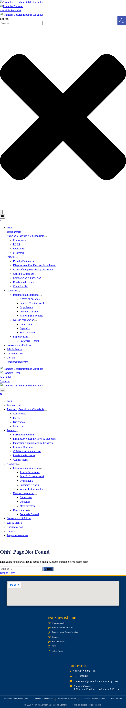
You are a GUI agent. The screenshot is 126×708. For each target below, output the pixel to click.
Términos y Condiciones (43, 698)
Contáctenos (19, 240)
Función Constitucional (32, 303)
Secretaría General (29, 340)
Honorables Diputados (62, 627)
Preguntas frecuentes (17, 361)
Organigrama (26, 307)
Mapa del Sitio (116, 698)
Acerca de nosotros (30, 298)
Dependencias (20, 336)
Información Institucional (26, 294)
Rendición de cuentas (24, 282)
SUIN (54, 646)
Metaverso (18, 252)
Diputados (25, 328)
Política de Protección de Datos (16, 698)
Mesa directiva (27, 332)
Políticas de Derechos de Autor (93, 698)
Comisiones (26, 324)
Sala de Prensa (14, 349)
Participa (11, 256)
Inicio (9, 227)
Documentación (15, 353)
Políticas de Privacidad (67, 698)
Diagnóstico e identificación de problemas (34, 265)
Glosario (11, 357)
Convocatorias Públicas (19, 345)
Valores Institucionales (31, 315)
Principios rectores (29, 311)
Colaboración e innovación (27, 277)
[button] (121, 20)
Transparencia (14, 231)
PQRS (16, 244)
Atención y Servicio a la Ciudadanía (25, 235)
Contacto (56, 637)
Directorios (19, 248)
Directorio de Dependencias (65, 632)
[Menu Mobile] (2, 216)
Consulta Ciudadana (23, 273)
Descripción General (23, 261)
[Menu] (45, 236)
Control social (20, 286)
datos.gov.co (57, 651)
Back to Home (7, 572)
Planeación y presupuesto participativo (33, 269)
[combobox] (21, 23)
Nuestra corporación (23, 319)
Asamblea (12, 290)
